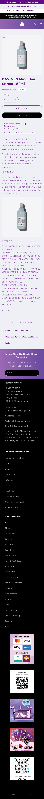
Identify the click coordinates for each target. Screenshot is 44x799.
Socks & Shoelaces (13, 583)
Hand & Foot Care (13, 561)
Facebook (9, 491)
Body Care (10, 550)
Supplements (11, 594)
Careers (8, 621)
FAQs (7, 463)
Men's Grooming (12, 616)
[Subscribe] (36, 373)
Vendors (8, 599)
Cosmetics (10, 572)
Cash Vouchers (12, 496)
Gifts (7, 605)
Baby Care (10, 566)
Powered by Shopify (26, 795)
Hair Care (9, 544)
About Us (9, 626)
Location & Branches (14, 458)
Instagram (9, 480)
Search (8, 469)
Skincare (9, 539)
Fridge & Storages (13, 577)
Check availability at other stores (19, 132)
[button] (3, 24)
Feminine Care (11, 610)
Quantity (5, 95)
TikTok (7, 485)
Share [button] (7, 310)
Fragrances (10, 588)
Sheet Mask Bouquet (14, 502)
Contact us (10, 474)
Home (7, 522)
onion (18, 795)
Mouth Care (10, 555)
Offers (7, 528)
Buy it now (22, 115)
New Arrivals (10, 533)
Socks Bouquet (12, 507)
